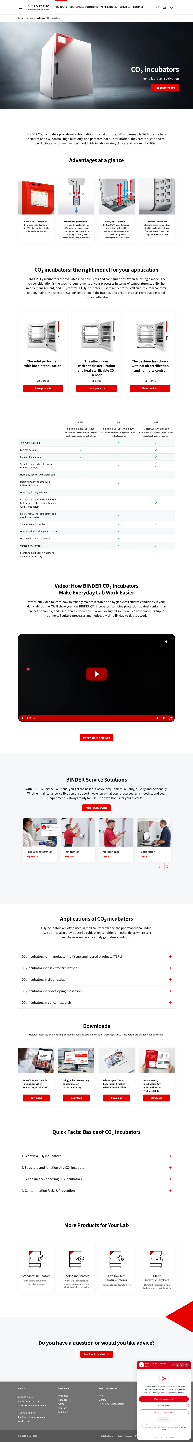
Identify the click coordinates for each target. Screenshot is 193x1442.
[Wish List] (171, 7)
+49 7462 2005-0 (26, 1413)
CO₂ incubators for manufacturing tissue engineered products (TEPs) (71, 956)
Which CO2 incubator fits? (164, 1399)
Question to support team (164, 1412)
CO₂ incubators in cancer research (46, 1002)
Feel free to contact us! (96, 1354)
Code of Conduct (125, 1436)
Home (20, 18)
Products (61, 7)
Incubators (40, 18)
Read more (69, 856)
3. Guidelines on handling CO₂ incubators (51, 1179)
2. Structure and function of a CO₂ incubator (53, 1167)
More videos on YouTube (96, 737)
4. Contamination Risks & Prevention (48, 1190)
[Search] (157, 7)
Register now (32, 856)
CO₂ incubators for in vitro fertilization (49, 968)
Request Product (164, 1405)
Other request (164, 1419)
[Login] (164, 7)
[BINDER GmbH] (38, 7)
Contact (138, 7)
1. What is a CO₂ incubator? (41, 1156)
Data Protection (107, 1436)
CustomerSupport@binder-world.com (32, 1419)
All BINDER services (96, 808)
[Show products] (43, 353)
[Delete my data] (177, 1365)
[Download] (36, 1077)
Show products (42, 388)
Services (125, 7)
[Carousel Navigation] (98, 866)
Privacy (171, 1437)
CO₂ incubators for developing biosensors (52, 991)
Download (36, 1098)
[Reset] (173, 1365)
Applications (109, 7)
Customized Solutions (84, 7)
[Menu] (20, 7)
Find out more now (164, 87)
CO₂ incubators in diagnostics (43, 979)
